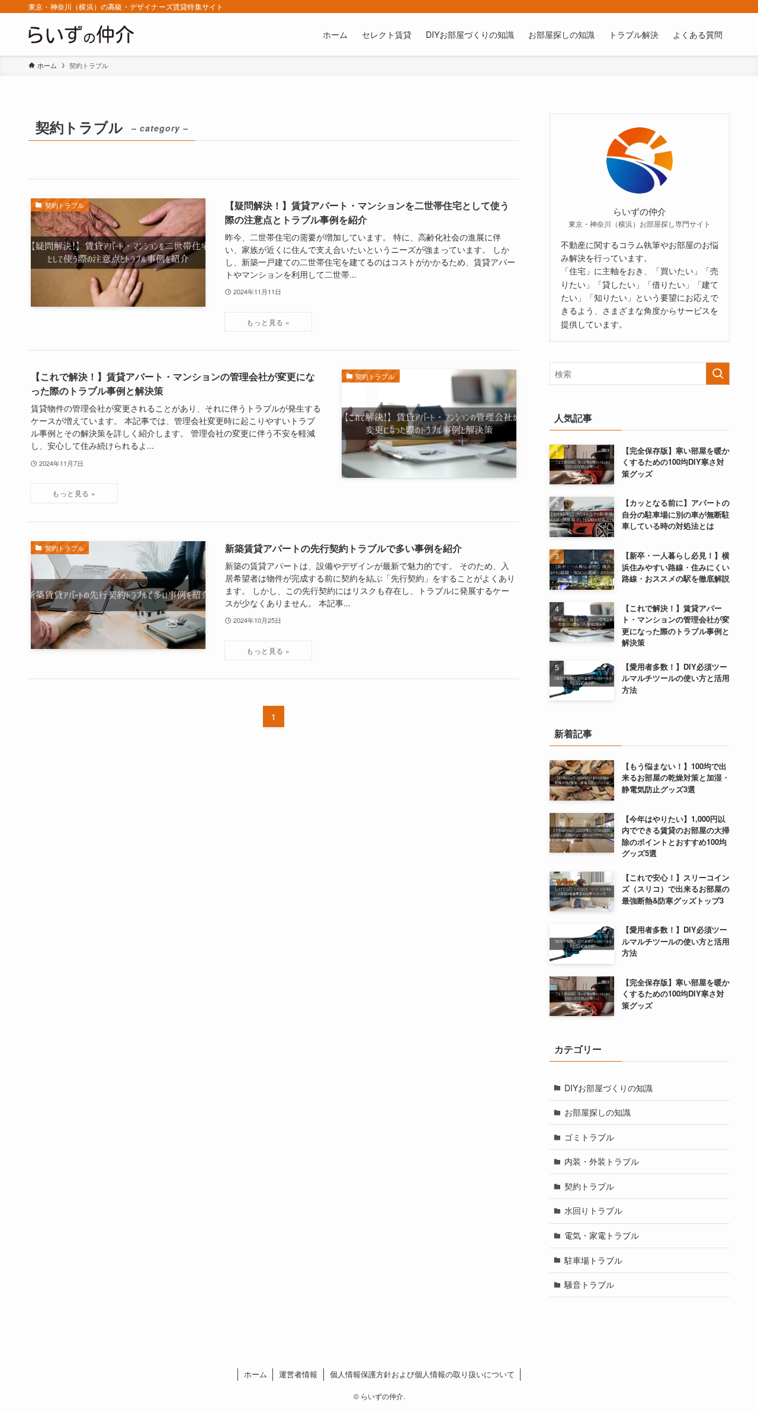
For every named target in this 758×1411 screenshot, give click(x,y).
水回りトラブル (593, 1210)
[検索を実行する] (718, 373)
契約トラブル (589, 1186)
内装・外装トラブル (601, 1161)
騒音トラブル (589, 1284)
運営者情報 (298, 1374)
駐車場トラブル (593, 1260)
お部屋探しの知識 (597, 1112)
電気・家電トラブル (601, 1235)
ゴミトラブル (589, 1137)
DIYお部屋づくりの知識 (608, 1088)
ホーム (255, 1374)
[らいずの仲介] (81, 34)
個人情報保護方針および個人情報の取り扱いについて (422, 1374)
